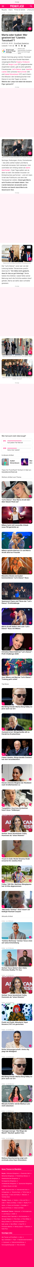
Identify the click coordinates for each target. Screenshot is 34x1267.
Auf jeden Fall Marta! (15, 443)
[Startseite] (17, 6)
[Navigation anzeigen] (3, 6)
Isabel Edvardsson (11, 74)
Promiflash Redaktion (21, 43)
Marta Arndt (21, 72)
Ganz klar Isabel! (13, 450)
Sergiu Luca (12, 64)
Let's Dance (16, 69)
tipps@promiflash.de (9, 472)
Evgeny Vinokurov (23, 62)
